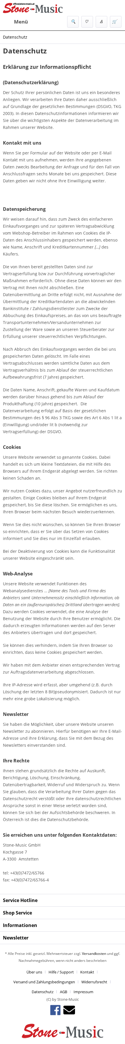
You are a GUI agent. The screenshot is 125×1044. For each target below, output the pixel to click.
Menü (21, 21)
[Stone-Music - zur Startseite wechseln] (33, 8)
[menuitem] (15, 22)
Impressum (83, 991)
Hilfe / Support (61, 972)
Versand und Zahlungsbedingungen (44, 981)
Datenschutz (42, 991)
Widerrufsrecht (94, 981)
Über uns (34, 972)
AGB (63, 991)
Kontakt (87, 972)
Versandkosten (94, 953)
